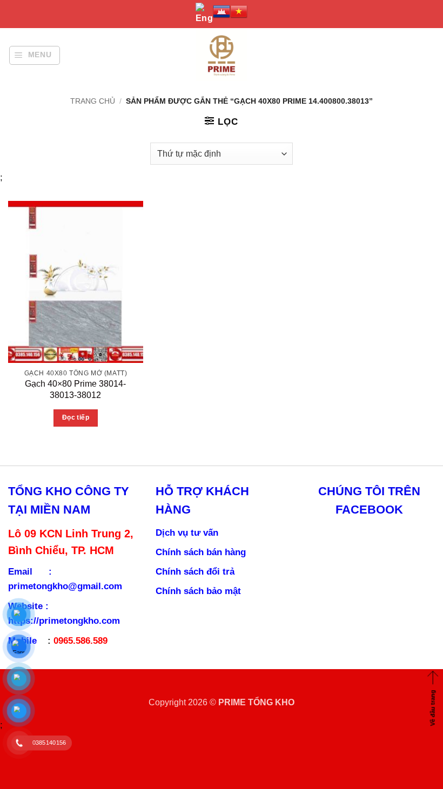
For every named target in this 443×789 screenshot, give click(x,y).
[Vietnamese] (238, 11)
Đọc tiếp (75, 417)
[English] (204, 14)
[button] (35, 55)
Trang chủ (92, 101)
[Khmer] (221, 11)
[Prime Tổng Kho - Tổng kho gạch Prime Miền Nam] (222, 55)
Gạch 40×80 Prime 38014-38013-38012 (75, 389)
